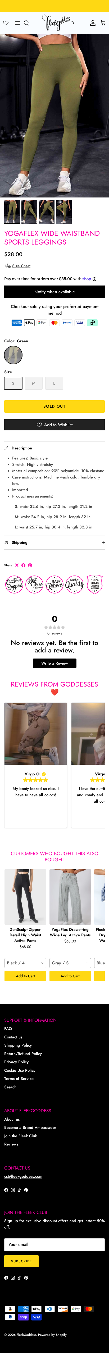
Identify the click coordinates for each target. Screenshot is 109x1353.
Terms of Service (19, 1079)
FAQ (8, 1029)
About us (12, 1119)
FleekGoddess (26, 1334)
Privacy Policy (16, 1062)
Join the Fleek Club (20, 1136)
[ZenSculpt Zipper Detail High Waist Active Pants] (25, 897)
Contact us (13, 1037)
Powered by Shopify (52, 1334)
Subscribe (21, 1261)
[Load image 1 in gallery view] (54, 115)
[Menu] (17, 23)
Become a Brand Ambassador (30, 1127)
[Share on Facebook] (23, 565)
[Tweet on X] (17, 565)
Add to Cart (25, 976)
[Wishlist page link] (5, 23)
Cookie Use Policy (19, 1070)
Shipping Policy (18, 1045)
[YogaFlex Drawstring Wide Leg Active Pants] (70, 897)
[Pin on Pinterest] (30, 565)
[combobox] (25, 963)
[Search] (29, 23)
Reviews (11, 1144)
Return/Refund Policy (23, 1054)
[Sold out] (13, 355)
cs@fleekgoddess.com (23, 1176)
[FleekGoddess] (58, 23)
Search (10, 1087)
